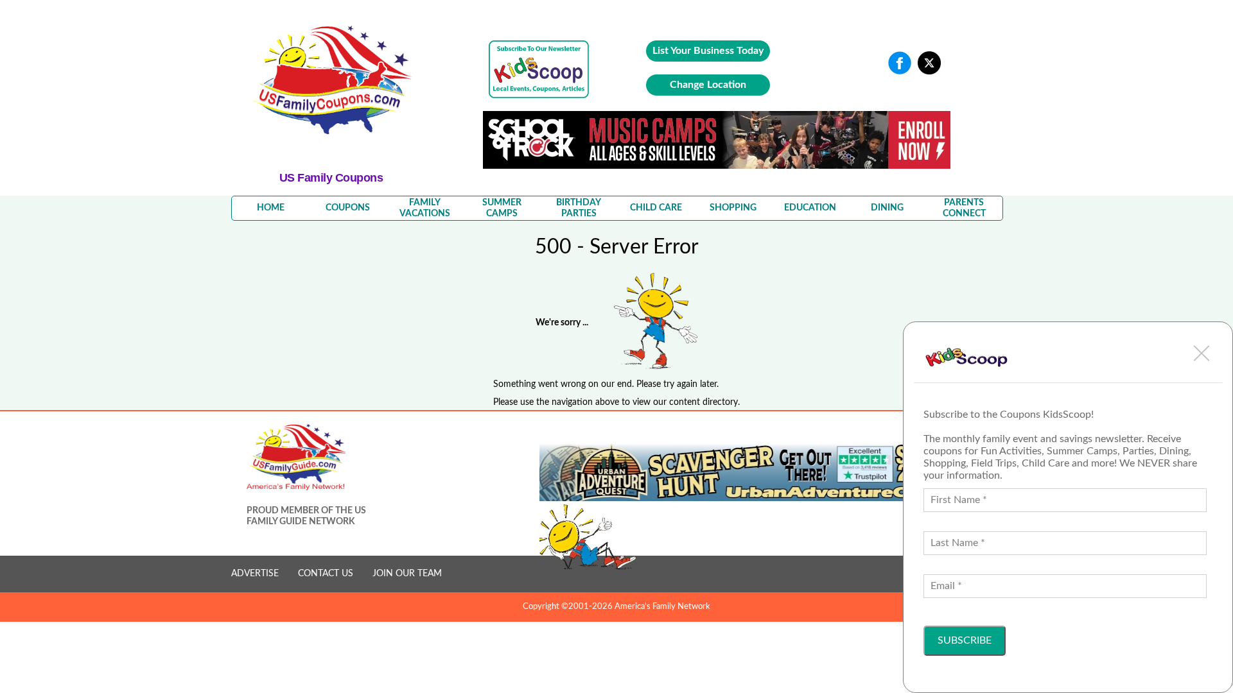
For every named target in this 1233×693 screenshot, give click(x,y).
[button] (1201, 353)
